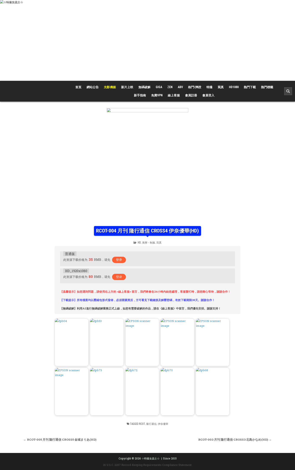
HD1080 (234, 87)
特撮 (209, 87)
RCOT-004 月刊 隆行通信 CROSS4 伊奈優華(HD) (147, 231)
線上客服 (174, 95)
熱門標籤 (267, 87)
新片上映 (127, 87)
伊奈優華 (163, 423)
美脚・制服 (148, 242)
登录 (119, 260)
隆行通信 (151, 423)
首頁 (78, 87)
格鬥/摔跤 (194, 87)
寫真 (221, 87)
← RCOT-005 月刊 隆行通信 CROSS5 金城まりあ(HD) (59, 439)
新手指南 (140, 95)
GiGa (159, 87)
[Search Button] (288, 91)
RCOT (142, 423)
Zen (170, 87)
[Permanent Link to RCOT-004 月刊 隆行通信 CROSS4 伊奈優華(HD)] (147, 166)
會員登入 (208, 95)
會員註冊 (191, 95)
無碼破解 (144, 87)
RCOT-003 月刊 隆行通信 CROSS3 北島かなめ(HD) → (235, 439)
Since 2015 (170, 458)
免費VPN (157, 95)
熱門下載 (250, 87)
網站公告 (93, 87)
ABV (180, 87)
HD (139, 242)
